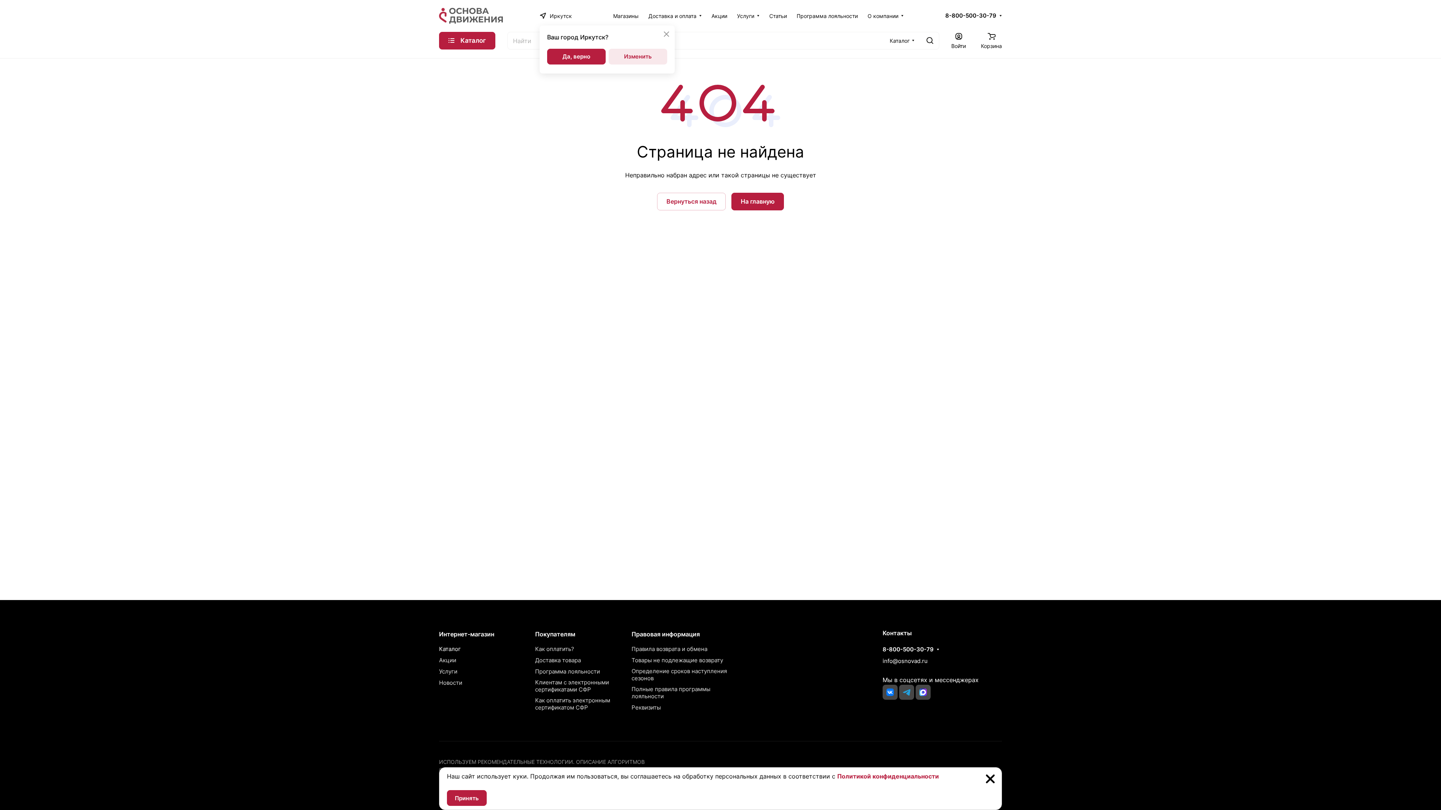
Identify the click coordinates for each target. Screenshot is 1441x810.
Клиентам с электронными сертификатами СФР (572, 686)
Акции (447, 660)
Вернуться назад (691, 201)
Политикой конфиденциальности (888, 776)
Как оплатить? (554, 648)
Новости (450, 682)
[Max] (923, 692)
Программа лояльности (567, 671)
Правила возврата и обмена (669, 648)
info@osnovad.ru (905, 660)
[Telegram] (906, 692)
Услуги (448, 671)
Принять (467, 798)
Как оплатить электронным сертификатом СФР (572, 704)
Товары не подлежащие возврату (677, 660)
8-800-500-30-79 (970, 15)
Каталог (450, 648)
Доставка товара (558, 660)
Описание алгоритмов (610, 762)
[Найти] (930, 41)
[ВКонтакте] (890, 692)
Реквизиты (646, 707)
